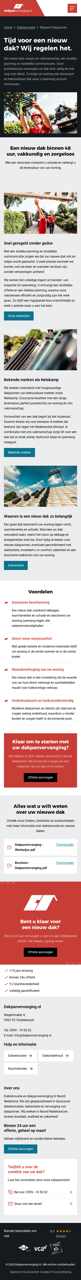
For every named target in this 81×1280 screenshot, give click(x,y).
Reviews (61, 1236)
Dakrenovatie (26, 27)
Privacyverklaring (60, 1272)
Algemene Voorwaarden (24, 1272)
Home (8, 27)
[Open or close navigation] (72, 8)
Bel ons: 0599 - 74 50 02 (31, 1192)
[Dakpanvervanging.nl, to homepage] (18, 8)
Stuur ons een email (28, 1204)
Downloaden (65, 845)
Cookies (45, 1272)
